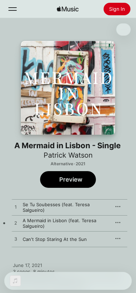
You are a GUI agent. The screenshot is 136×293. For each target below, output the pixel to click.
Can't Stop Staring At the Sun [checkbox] (55, 239)
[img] (67, 9)
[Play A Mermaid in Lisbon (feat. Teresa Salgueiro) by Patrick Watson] (16, 223)
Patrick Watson (68, 155)
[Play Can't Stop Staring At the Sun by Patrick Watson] (16, 239)
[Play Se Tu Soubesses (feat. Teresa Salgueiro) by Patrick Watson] (16, 207)
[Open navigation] (12, 9)
